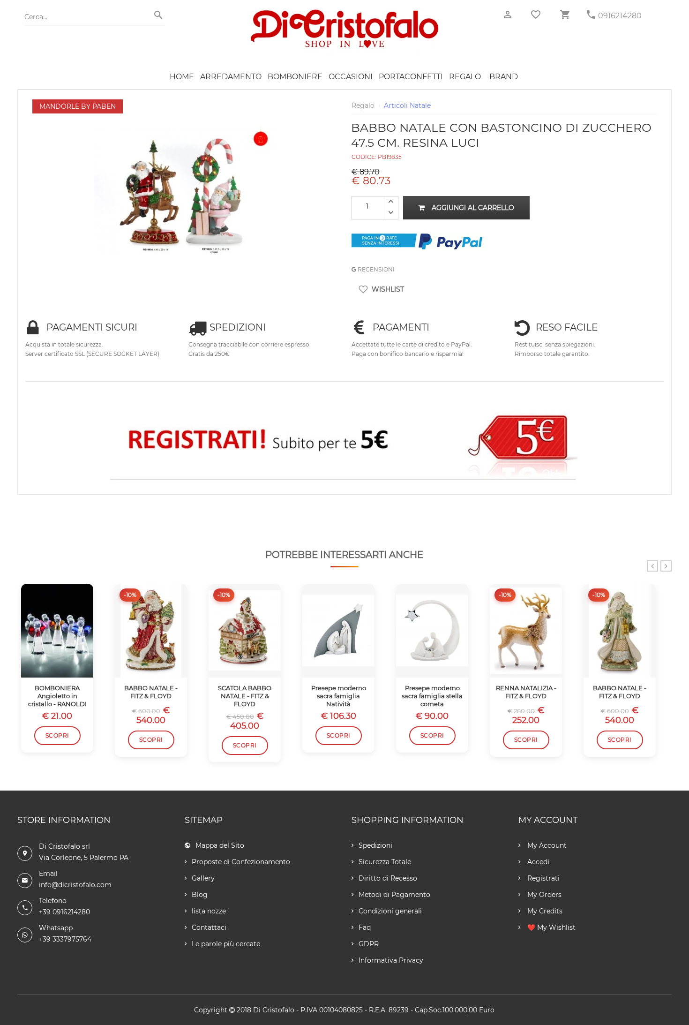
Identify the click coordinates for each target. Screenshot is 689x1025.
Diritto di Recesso (388, 878)
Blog (200, 894)
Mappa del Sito (219, 845)
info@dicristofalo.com (75, 885)
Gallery (203, 878)
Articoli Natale (407, 105)
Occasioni (351, 76)
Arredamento (231, 76)
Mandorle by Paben (77, 106)
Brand (503, 76)
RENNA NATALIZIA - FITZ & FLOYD (526, 692)
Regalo (465, 76)
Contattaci (209, 927)
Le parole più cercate (226, 944)
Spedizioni (375, 845)
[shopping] (564, 15)
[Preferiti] (535, 14)
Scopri (57, 735)
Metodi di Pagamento (394, 894)
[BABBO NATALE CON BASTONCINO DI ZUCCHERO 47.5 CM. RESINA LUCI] (185, 104)
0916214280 (620, 15)
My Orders (543, 894)
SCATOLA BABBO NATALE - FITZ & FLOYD (244, 696)
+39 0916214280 (64, 912)
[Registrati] (344, 442)
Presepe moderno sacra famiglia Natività (338, 696)
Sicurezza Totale (385, 862)
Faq (365, 927)
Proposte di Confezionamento (241, 862)
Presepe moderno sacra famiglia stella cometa (432, 696)
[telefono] (591, 15)
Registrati (542, 878)
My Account (546, 845)
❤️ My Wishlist (550, 927)
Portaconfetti (411, 76)
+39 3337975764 (65, 939)
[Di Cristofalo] (344, 13)
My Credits (543, 911)
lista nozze (209, 911)
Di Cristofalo (273, 1010)
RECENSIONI (375, 269)
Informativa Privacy (391, 960)
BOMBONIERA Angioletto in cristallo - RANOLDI (57, 696)
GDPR (369, 944)
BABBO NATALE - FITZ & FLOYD (151, 692)
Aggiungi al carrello (473, 207)
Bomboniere (295, 76)
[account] (507, 15)
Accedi (537, 862)
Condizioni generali (390, 911)
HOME (182, 76)
